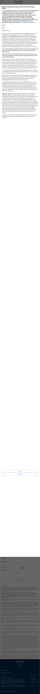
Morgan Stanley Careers (5, 672)
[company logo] (18, 2)
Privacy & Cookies (33, 679)
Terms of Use (32, 685)
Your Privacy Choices (33, 682)
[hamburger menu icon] (2, 2)
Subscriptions (32, 677)
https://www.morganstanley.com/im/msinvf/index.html (16, 595)
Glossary (8, 611)
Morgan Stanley (4, 670)
